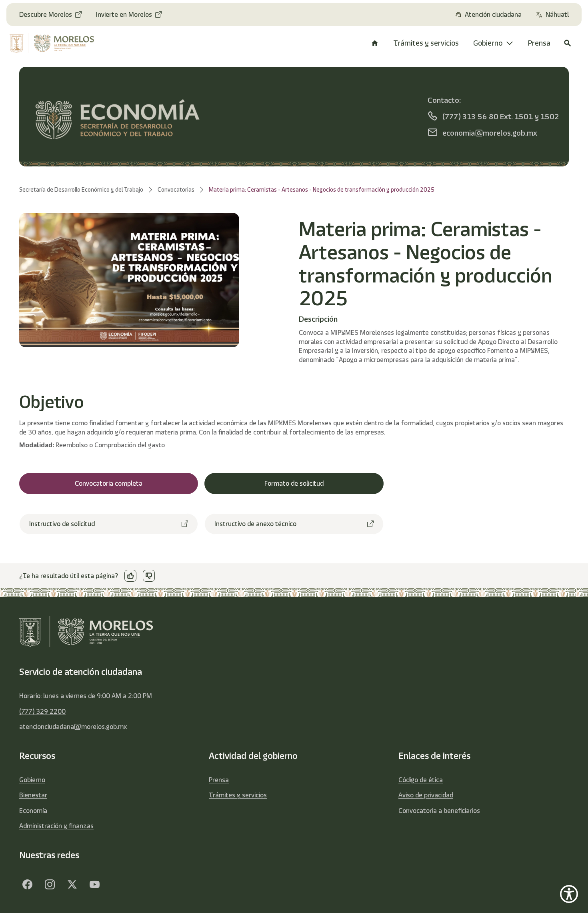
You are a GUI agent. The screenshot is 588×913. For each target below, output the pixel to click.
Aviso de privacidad (425, 795)
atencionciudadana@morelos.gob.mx (73, 726)
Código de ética (420, 779)
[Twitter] (72, 884)
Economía (33, 810)
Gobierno (32, 780)
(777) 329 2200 (42, 711)
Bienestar (33, 795)
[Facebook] (27, 884)
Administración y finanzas (56, 826)
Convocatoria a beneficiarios (439, 810)
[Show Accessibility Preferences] (569, 894)
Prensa (219, 780)
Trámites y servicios (238, 795)
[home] (57, 43)
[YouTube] (94, 884)
